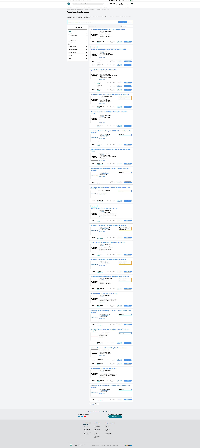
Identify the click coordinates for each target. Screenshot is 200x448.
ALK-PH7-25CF (107, 134)
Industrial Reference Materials (77, 9)
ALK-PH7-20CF (107, 314)
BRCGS (95, 433)
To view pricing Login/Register (119, 42)
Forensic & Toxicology (87, 432)
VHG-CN (106, 71)
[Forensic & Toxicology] (83, 432)
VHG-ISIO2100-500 (107, 370)
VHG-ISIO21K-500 (107, 295)
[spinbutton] (112, 42)
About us (69, 0)
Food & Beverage (87, 429)
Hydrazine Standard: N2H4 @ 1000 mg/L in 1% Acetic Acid (108, 348)
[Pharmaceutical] (83, 428)
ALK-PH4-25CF (107, 172)
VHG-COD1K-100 (107, 115)
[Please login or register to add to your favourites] (107, 41)
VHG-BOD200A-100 (107, 31)
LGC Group (96, 425)
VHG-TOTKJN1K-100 (108, 278)
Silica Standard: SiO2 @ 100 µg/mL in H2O (103, 368)
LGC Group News (97, 426)
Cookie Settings (115, 445)
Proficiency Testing (87, 434)
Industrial (86, 433)
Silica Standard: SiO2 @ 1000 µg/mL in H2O (104, 208)
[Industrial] (83, 433)
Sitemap (107, 432)
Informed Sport (97, 436)
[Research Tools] (83, 426)
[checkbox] (69, 33)
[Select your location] (131, 1)
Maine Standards (97, 429)
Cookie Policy (109, 445)
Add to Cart (128, 41)
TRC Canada (96, 437)
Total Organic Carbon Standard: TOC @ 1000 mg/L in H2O (108, 49)
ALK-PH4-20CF (107, 332)
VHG (103, 32)
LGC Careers (96, 427)
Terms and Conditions (95, 445)
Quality (74, 0)
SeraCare (95, 430)
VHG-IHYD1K (106, 349)
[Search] (102, 3)
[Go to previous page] (90, 404)
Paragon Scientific (105, 135)
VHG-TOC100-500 (107, 244)
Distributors (108, 429)
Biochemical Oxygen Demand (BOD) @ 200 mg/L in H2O (108, 29)
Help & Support (83, 0)
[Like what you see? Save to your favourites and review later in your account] (127, 4)
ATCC (95, 432)
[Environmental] (83, 430)
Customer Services (109, 425)
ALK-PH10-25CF (107, 190)
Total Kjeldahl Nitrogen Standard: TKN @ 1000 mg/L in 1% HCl (110, 94)
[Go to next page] (98, 404)
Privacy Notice (103, 445)
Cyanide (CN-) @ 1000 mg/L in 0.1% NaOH (103, 70)
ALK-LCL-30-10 (107, 227)
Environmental (86, 430)
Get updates (114, 416)
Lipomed (95, 439)
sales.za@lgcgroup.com (125, 0)
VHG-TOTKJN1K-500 (108, 96)
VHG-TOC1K (106, 51)
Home (68, 9)
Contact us (89, 0)
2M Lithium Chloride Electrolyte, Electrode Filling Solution (108, 225)
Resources (78, 0)
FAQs (106, 427)
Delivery (107, 430)
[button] (77, 31)
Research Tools (86, 426)
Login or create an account (73, 22)
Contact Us (107, 426)
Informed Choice (97, 434)
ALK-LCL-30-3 (106, 261)
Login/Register (123, 22)
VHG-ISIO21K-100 (107, 210)
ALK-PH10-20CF (107, 389)
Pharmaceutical (86, 428)
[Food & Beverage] (83, 429)
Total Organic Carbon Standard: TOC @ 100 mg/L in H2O (108, 242)
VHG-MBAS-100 (107, 153)
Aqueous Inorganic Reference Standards (93, 9)
